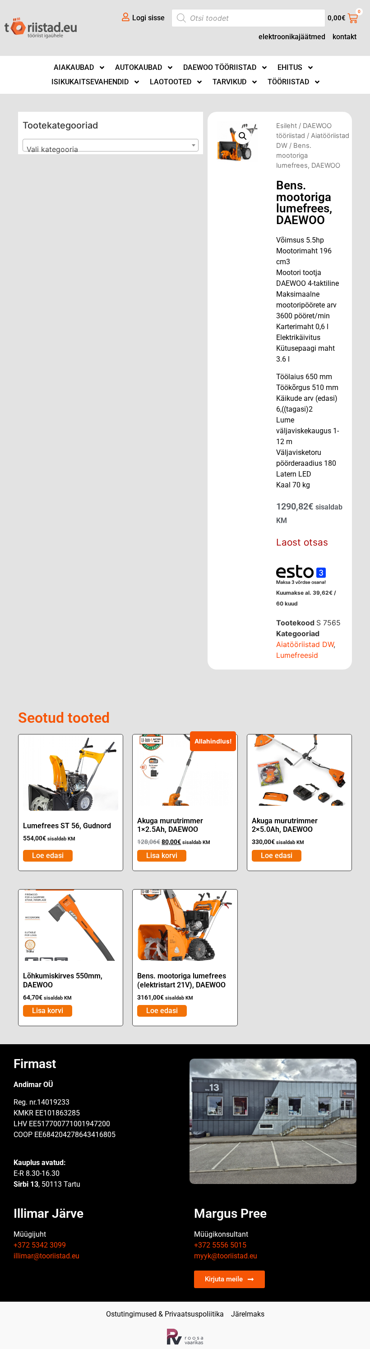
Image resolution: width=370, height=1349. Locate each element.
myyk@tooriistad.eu (225, 1256)
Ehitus (290, 67)
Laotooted (170, 82)
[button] (243, 136)
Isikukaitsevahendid (90, 82)
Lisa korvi (161, 855)
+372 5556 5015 (220, 1245)
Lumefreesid (297, 655)
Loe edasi (48, 855)
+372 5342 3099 (40, 1245)
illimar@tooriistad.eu (46, 1256)
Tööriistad (288, 82)
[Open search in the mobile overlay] (248, 18)
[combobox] (111, 145)
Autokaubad (138, 67)
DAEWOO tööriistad (219, 67)
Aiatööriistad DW (304, 644)
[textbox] (110, 149)
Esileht (286, 126)
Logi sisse (148, 18)
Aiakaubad (74, 67)
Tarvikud (229, 82)
